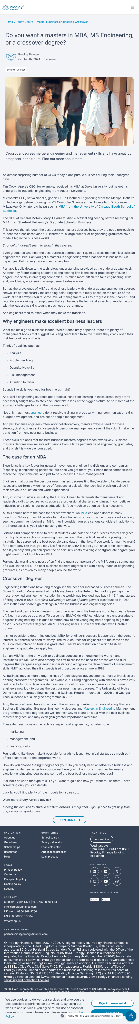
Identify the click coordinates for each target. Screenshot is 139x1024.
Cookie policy (12, 884)
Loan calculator (51, 847)
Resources (10, 851)
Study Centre (25, 21)
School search (50, 837)
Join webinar (102, 839)
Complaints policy (15, 879)
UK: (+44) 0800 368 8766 (20, 911)
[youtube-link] (106, 881)
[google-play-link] (94, 899)
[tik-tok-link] (117, 881)
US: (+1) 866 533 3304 (18, 916)
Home (9, 21)
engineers (37, 412)
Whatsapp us (12, 921)
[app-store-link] (106, 899)
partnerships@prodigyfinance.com (26, 934)
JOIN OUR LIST (70, 820)
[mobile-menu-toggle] (132, 7)
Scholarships (12, 847)
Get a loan (10, 842)
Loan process (49, 856)
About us (9, 837)
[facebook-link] (106, 871)
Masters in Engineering (99, 708)
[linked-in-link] (94, 871)
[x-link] (117, 871)
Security (9, 888)
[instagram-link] (94, 881)
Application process (53, 851)
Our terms (10, 874)
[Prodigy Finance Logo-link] (13, 7)
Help (7, 856)
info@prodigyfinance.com (20, 906)
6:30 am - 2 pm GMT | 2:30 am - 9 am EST (30, 902)
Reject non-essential (112, 1003)
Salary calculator (51, 842)
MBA (84, 513)
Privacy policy (13, 869)
